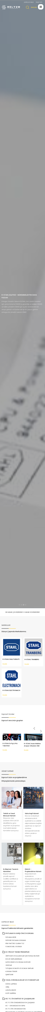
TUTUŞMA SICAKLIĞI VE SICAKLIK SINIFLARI (19, 968)
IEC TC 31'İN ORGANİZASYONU (16, 1009)
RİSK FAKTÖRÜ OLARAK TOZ (15, 943)
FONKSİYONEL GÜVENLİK (14, 947)
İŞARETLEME (9, 975)
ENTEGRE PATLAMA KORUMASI (16, 940)
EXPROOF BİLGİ (29, 2)
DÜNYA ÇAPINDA (11, 984)
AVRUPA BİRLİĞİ (11, 990)
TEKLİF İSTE (39, 2)
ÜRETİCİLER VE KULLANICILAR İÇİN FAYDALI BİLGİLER (22, 956)
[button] (40, 7)
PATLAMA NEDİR (11, 937)
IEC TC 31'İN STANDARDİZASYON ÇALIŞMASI (20, 1003)
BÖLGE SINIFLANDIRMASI (14, 959)
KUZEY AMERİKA (11, 993)
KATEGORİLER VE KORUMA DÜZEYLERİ (18, 962)
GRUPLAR (9, 965)
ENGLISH (34, 7)
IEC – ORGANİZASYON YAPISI (15, 1006)
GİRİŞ (7, 987)
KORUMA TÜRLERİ (11, 971)
